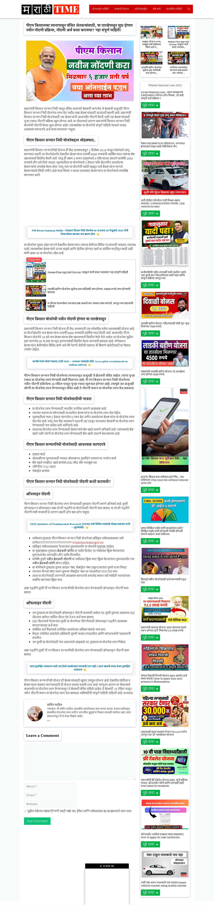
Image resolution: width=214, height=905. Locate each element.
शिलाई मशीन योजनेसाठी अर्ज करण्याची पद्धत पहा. (163, 580)
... (48, 719)
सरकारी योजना (122, 9)
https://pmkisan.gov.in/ (88, 542)
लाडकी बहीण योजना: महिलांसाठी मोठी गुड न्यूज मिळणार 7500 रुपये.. (165, 325)
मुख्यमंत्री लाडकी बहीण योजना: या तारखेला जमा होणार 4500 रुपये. (163, 373)
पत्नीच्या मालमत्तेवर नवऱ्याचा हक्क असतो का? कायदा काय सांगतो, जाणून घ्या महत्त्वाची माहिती (90, 305)
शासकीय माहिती (174, 9)
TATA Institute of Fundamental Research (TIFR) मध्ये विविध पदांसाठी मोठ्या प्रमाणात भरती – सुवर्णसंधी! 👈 (80, 526)
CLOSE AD (107, 866)
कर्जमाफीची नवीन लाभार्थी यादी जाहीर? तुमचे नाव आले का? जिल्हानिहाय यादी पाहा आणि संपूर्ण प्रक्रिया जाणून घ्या (163, 275)
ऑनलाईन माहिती (100, 9)
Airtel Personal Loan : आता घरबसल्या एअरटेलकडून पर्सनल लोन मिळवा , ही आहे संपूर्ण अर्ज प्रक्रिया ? (162, 95)
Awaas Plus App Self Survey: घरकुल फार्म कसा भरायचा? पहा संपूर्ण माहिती (87, 272)
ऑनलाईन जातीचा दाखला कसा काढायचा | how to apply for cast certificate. (162, 835)
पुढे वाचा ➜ (150, 105)
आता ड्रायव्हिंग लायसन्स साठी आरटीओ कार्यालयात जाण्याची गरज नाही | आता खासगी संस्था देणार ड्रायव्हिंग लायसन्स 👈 (80, 668)
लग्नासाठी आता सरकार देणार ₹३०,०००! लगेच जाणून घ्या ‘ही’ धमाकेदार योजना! (164, 733)
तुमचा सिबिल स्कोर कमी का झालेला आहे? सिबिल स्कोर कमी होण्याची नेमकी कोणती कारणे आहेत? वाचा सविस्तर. (162, 531)
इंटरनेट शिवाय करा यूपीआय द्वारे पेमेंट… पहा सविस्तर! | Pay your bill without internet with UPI (164, 480)
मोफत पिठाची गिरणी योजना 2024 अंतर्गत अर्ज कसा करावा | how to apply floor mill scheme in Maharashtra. (164, 679)
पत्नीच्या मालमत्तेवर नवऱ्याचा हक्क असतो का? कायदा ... (179, 70)
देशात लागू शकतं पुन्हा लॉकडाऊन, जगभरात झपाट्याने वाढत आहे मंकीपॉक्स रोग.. (163, 145)
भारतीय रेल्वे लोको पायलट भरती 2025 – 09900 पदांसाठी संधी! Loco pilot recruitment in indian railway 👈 (80, 363)
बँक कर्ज (157, 9)
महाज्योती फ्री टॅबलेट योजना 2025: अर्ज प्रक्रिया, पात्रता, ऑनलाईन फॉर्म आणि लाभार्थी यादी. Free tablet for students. (164, 783)
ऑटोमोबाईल (141, 9)
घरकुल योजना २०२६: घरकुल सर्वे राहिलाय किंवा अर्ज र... (151, 44)
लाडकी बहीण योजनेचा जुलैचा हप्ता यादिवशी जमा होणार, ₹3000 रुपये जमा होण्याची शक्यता (88, 291)
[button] (189, 9)
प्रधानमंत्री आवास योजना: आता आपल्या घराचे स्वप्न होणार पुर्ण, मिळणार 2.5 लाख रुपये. (163, 629)
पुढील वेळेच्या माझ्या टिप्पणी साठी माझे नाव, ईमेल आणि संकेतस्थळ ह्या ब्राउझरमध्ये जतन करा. (79, 811)
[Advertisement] (107, 887)
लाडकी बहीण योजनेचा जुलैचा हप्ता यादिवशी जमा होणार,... (151, 70)
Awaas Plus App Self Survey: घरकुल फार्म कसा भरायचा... (178, 44)
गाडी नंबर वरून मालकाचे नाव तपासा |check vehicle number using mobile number (163, 884)
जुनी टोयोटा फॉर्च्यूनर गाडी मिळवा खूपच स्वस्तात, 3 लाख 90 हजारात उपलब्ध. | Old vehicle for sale (162, 203)
